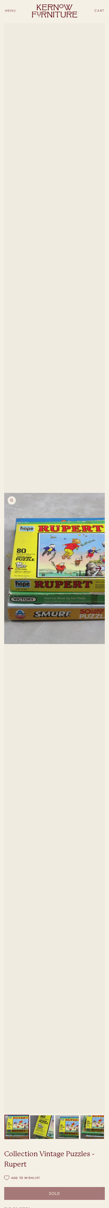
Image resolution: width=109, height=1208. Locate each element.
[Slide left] (10, 568)
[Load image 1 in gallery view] (17, 1127)
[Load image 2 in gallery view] (42, 1127)
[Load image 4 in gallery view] (92, 1127)
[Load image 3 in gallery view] (67, 1127)
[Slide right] (99, 568)
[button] (10, 10)
